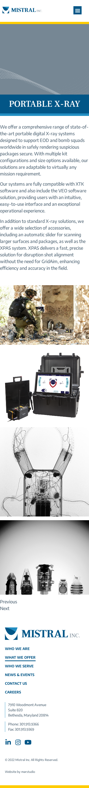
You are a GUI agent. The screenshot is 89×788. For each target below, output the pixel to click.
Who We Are (17, 649)
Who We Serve (19, 666)
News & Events (19, 675)
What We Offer (20, 657)
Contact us (16, 683)
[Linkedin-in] (8, 742)
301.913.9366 (29, 724)
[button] (77, 10)
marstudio (28, 772)
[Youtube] (28, 742)
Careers (13, 692)
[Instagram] (18, 742)
